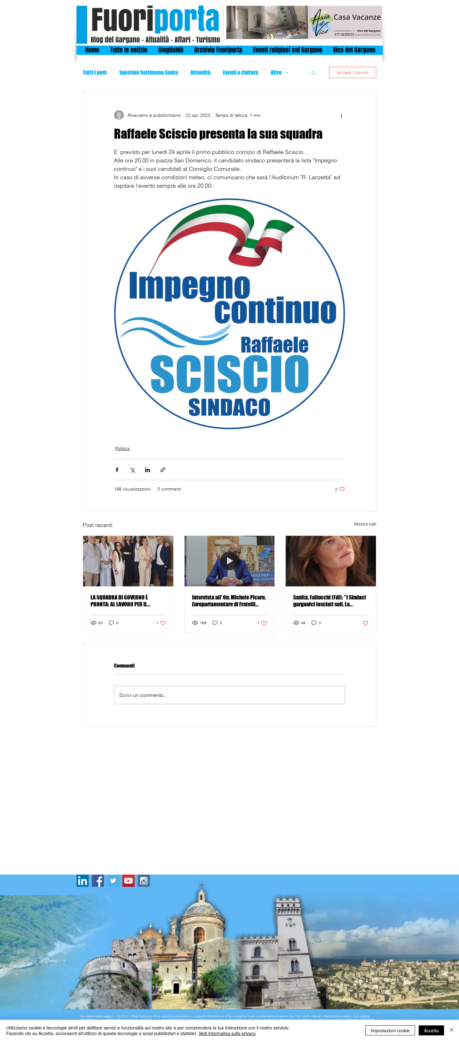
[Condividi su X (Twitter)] (132, 470)
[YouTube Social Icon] (128, 881)
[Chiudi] (451, 1030)
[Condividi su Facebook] (117, 470)
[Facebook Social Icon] (98, 881)
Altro (276, 72)
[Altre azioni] (341, 115)
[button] (314, 72)
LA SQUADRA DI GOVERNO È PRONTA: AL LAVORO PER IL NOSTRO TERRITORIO (119, 601)
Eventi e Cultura (240, 72)
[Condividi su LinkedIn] (148, 470)
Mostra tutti (365, 524)
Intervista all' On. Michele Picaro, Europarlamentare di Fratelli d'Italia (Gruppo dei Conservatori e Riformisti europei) (229, 601)
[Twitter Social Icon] (113, 881)
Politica (122, 448)
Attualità (200, 72)
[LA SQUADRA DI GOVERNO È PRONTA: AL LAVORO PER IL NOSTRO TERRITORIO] (128, 561)
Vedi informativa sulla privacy (227, 1033)
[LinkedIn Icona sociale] (82, 881)
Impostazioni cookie (390, 1030)
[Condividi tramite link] (163, 470)
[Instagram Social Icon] (144, 881)
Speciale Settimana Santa (148, 72)
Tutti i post (95, 72)
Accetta (431, 1030)
